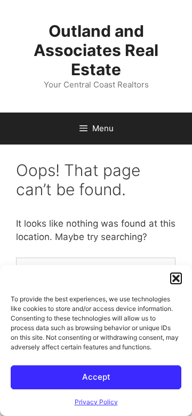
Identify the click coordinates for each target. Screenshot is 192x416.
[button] (176, 278)
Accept (96, 377)
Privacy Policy (96, 402)
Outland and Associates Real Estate (96, 50)
